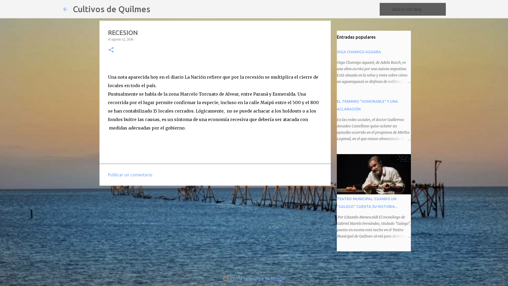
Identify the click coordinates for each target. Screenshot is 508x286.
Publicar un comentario (130, 174)
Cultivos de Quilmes (111, 9)
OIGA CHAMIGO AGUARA (359, 52)
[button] (111, 50)
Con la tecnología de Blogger (257, 278)
